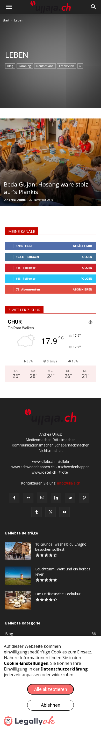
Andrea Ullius (15, 200)
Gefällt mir (82, 246)
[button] (9, 7)
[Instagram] (42, 498)
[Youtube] (64, 512)
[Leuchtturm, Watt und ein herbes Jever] (18, 576)
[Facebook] (14, 498)
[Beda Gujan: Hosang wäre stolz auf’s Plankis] (50, 162)
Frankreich (66, 66)
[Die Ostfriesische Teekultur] (18, 600)
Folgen (86, 257)
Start (6, 20)
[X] (50, 512)
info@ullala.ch (68, 483)
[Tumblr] (36, 512)
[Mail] (70, 498)
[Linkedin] (56, 498)
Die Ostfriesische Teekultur (58, 593)
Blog (10, 66)
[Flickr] (28, 498)
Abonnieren (82, 289)
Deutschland (45, 66)
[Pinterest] (84, 498)
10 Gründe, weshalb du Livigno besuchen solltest (60, 547)
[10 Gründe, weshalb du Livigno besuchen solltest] (18, 551)
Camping (25, 66)
